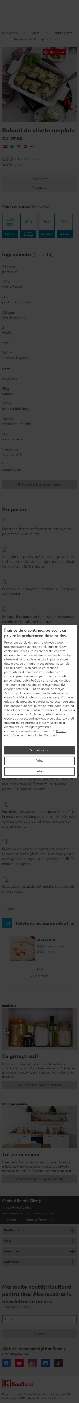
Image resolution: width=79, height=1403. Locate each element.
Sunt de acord (39, 750)
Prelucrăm (11, 642)
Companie (11, 1251)
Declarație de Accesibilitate (43, 1397)
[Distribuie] (5, 146)
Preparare (39, 187)
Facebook (6, 1363)
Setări (39, 771)
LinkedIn (45, 1363)
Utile (7, 1241)
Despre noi (8, 1394)
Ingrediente (39, 179)
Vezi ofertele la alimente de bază (39, 1085)
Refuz (39, 761)
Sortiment (11, 1262)
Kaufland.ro (10, 33)
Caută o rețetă (62, 33)
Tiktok (58, 1363)
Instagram (32, 1363)
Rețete (35, 33)
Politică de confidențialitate (32, 1394)
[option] (39, 948)
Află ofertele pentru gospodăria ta (39, 1179)
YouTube (19, 1363)
